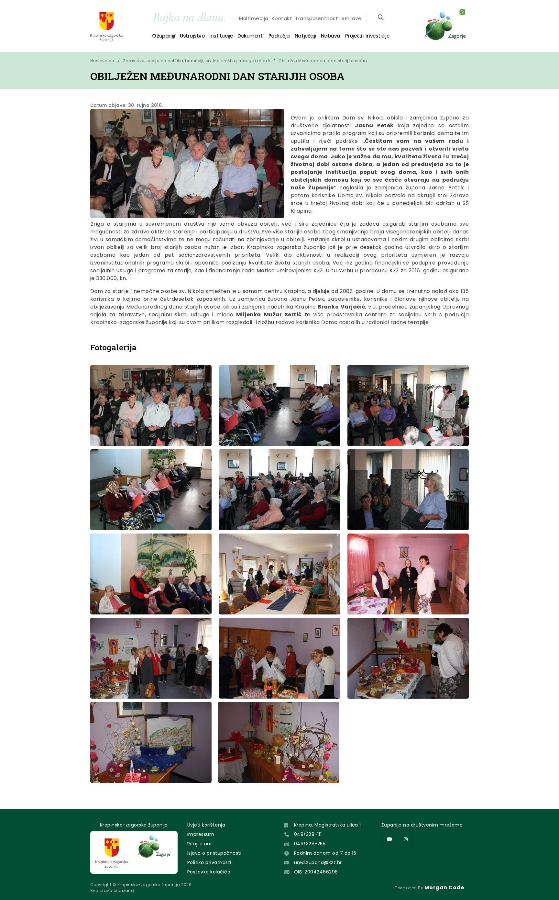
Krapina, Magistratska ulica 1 (327, 825)
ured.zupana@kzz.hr (318, 862)
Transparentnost (316, 18)
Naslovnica (102, 60)
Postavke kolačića (208, 872)
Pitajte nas (200, 843)
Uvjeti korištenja (206, 825)
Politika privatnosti (209, 862)
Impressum (200, 834)
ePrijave (351, 18)
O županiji (163, 35)
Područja (279, 35)
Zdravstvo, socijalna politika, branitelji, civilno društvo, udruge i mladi (196, 60)
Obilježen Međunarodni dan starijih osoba (323, 60)
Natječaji (305, 35)
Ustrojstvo (192, 35)
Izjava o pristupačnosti (214, 853)
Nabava (330, 35)
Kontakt (282, 18)
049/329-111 (308, 834)
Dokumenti (250, 35)
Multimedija (253, 18)
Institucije (221, 35)
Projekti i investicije (367, 35)
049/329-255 (309, 843)
